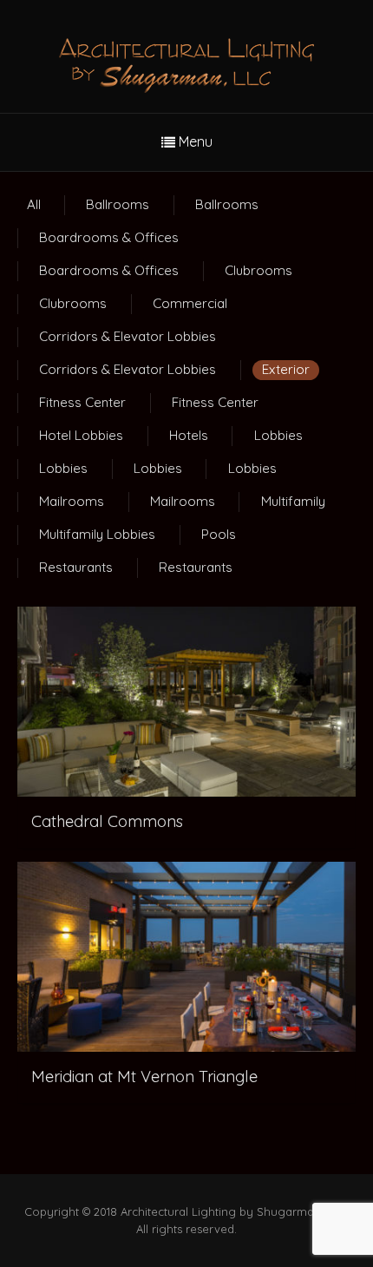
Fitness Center (82, 402)
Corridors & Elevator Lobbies (127, 336)
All (34, 204)
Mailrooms (71, 501)
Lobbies (278, 435)
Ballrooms (117, 204)
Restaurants (76, 567)
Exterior (286, 369)
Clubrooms (258, 270)
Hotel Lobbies (81, 435)
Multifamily (293, 501)
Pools (218, 534)
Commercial (190, 303)
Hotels (188, 435)
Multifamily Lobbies (97, 534)
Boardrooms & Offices (109, 237)
